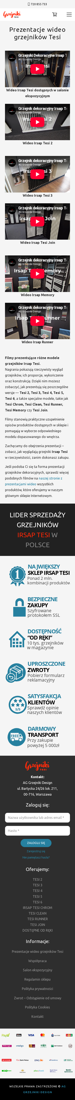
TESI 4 (37, 891)
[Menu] (69, 14)
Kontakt (37, 1016)
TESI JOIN (37, 925)
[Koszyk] (54, 14)
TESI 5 (37, 896)
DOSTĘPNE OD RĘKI (37, 930)
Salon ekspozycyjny (37, 970)
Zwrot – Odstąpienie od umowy (37, 998)
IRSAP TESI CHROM (37, 908)
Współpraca (37, 961)
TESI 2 (37, 879)
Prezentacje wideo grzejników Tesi (37, 951)
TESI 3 (37, 885)
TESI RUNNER (37, 919)
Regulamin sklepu (37, 979)
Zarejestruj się (36, 851)
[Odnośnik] (12, 14)
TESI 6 (37, 902)
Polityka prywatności (37, 989)
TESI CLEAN (37, 913)
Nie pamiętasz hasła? (36, 857)
